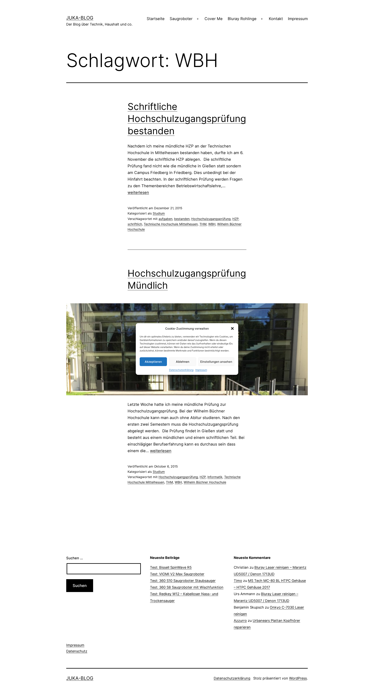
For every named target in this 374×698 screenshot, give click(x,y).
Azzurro (240, 621)
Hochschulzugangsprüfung (211, 219)
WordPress (298, 678)
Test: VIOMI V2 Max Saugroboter (177, 574)
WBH (211, 224)
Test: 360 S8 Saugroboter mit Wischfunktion (186, 587)
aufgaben (165, 219)
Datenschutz (76, 651)
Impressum (201, 369)
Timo (238, 581)
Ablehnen (182, 362)
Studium (159, 213)
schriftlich (135, 224)
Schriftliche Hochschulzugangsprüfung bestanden (187, 119)
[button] (232, 328)
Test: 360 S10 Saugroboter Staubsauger (183, 581)
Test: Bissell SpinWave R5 (171, 567)
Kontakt (276, 18)
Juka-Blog (79, 18)
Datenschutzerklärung (181, 369)
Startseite (156, 18)
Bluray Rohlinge (242, 18)
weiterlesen (138, 192)
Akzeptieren (153, 362)
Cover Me (214, 18)
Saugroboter (181, 18)
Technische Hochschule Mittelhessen (171, 224)
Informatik (214, 477)
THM (202, 224)
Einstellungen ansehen (216, 362)
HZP (235, 219)
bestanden (182, 219)
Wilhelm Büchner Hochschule (205, 482)
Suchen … (74, 558)
